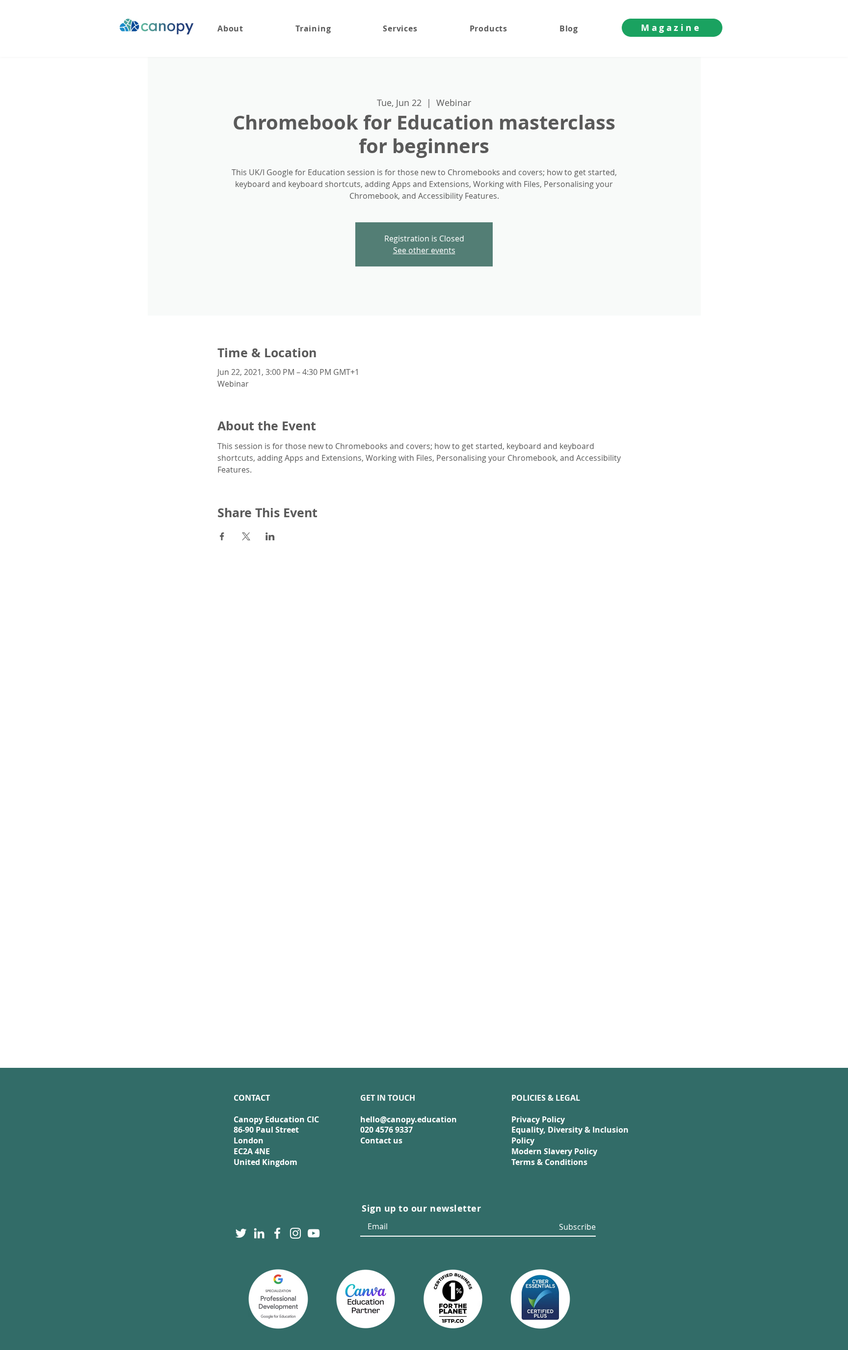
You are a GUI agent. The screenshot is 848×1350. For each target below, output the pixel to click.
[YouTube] (313, 1233)
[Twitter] (241, 1233)
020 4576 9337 (386, 1129)
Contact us (381, 1140)
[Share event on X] (246, 536)
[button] (419, 28)
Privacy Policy (538, 1119)
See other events (424, 250)
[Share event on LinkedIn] (270, 536)
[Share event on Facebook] (222, 536)
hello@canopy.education (408, 1119)
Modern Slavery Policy (554, 1151)
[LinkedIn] (259, 1233)
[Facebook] (277, 1233)
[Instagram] (295, 1233)
